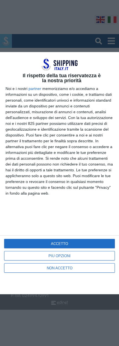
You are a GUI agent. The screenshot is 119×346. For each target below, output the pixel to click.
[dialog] (59, 173)
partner (35, 89)
